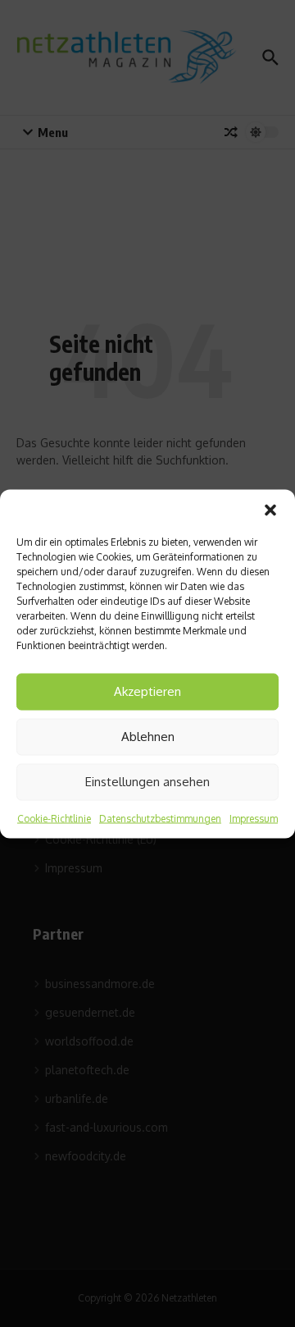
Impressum (253, 818)
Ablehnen (148, 736)
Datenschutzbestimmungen (160, 818)
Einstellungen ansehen (147, 781)
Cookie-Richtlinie (54, 818)
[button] (270, 509)
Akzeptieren (147, 691)
